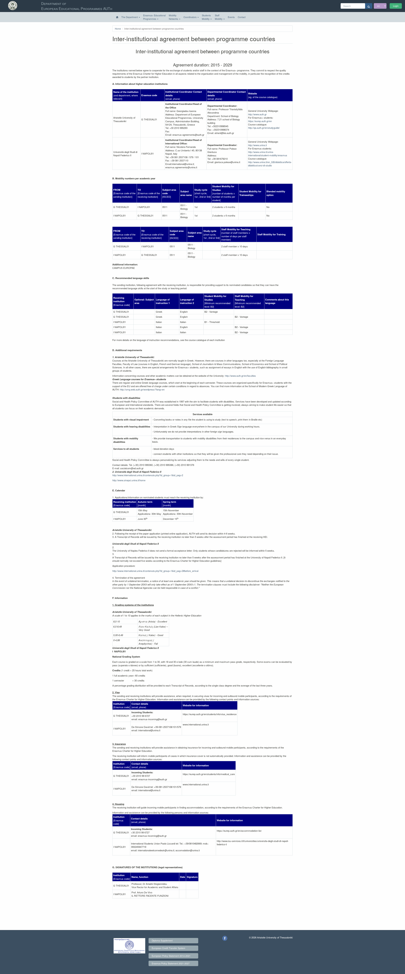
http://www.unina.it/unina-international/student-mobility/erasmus (267, 153)
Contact (242, 17)
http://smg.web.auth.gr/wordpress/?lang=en (142, 389)
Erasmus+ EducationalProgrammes (154, 17)
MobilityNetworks (174, 17)
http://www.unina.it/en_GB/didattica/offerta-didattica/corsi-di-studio (270, 163)
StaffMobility (219, 17)
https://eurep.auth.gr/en (260, 121)
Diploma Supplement (162, 940)
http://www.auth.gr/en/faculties (240, 375)
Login (396, 5)
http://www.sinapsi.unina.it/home (128, 480)
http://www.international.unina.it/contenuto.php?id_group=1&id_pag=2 (147, 475)
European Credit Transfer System (168, 948)
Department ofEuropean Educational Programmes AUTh (76, 6)
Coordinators (190, 17)
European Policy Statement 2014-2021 (171, 955)
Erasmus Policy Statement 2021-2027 (171, 963)
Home (118, 28)
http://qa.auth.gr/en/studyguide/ (264, 127)
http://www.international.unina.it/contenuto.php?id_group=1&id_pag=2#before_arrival (155, 570)
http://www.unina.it (257, 145)
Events (231, 17)
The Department (129, 17)
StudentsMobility (206, 17)
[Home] (117, 17)
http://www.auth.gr (257, 114)
